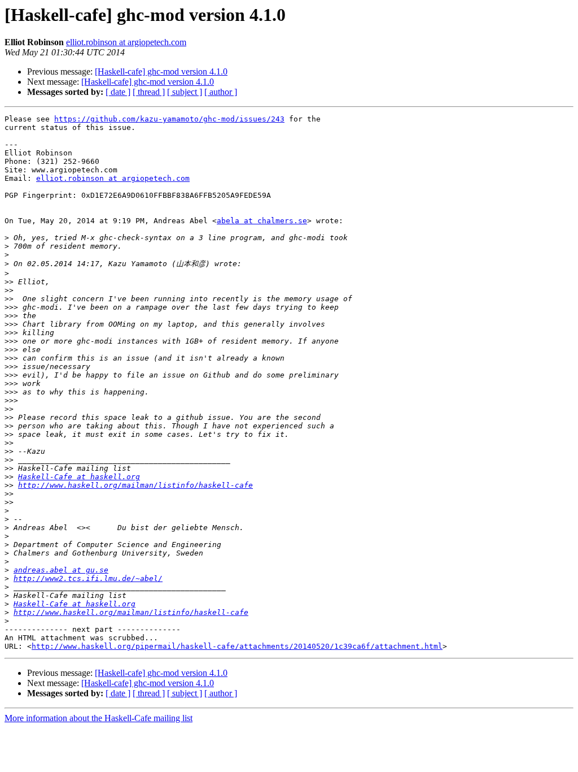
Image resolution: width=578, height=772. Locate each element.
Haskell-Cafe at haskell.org (79, 476)
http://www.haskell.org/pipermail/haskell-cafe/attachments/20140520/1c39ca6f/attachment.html (237, 646)
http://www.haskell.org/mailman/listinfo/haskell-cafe (135, 485)
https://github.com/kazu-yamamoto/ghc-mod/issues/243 (169, 119)
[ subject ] (184, 92)
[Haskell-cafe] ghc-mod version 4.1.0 (161, 71)
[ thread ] (149, 92)
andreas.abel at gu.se (61, 570)
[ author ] (220, 92)
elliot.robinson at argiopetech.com (126, 42)
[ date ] (118, 92)
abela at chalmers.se (262, 220)
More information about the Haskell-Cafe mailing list (98, 718)
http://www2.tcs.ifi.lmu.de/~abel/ (88, 578)
